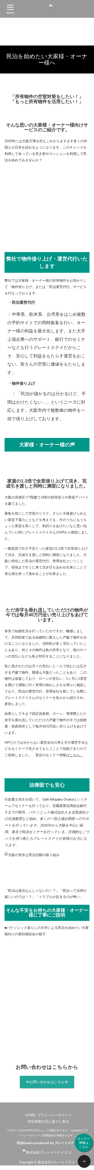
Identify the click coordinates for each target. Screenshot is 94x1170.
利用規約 (48, 1135)
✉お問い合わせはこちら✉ (47, 1082)
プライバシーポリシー (54, 1115)
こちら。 (76, 755)
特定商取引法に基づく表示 (48, 1121)
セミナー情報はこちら (83, 1143)
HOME (30, 1115)
